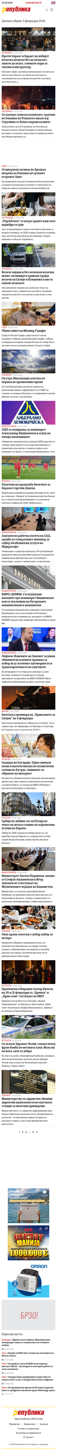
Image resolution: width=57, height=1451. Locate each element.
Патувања (7, 218)
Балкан (6, 759)
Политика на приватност (28, 1433)
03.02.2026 (18, 53)
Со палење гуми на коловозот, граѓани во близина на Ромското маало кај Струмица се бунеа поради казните (28, 118)
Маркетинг (29, 1424)
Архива (29, 1437)
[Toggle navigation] (51, 9)
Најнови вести (12, 1334)
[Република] (16, 10)
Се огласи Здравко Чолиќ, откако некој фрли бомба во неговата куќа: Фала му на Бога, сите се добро (28, 1047)
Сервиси (7, 375)
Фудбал (6, 481)
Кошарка (6, 1340)
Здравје (6, 931)
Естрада (6, 1040)
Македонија (9, 426)
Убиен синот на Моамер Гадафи (24, 330)
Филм (5, 711)
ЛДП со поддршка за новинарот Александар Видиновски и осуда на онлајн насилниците (26, 433)
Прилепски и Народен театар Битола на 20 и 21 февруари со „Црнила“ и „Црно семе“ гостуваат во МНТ (27, 993)
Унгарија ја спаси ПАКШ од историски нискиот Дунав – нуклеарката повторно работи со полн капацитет (27, 1366)
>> (37, 1132)
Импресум (14, 1424)
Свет (4, 166)
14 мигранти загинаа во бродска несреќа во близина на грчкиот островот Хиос (24, 173)
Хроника (7, 53)
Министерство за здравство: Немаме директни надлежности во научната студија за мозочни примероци (27, 1102)
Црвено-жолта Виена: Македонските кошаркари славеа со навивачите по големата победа (26, 1342)
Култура (6, 986)
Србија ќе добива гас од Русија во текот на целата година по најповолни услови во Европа (28, 825)
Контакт (44, 1424)
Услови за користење (28, 1429)
